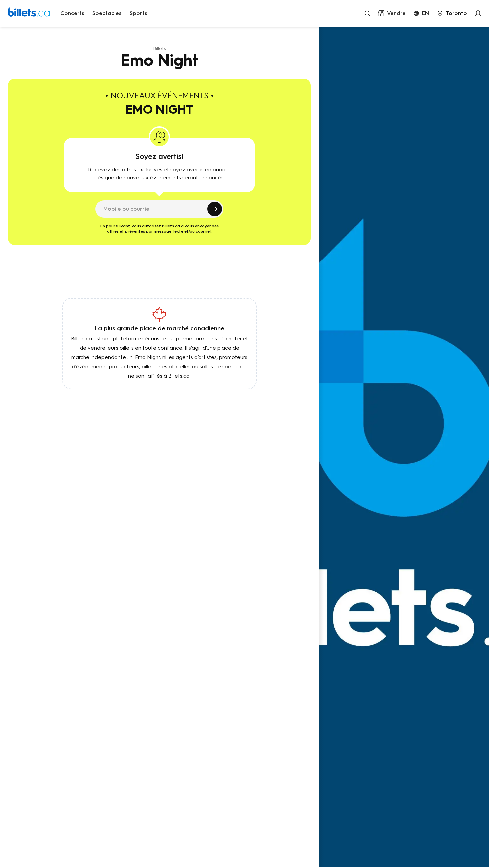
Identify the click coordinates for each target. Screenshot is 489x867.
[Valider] (214, 209)
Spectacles (107, 13)
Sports (138, 13)
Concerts (72, 13)
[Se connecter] (478, 13)
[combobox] (452, 13)
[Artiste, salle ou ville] (367, 13)
